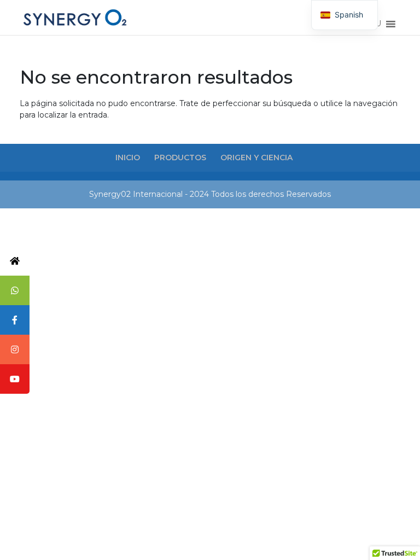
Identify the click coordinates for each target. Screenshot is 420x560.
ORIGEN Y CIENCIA (256, 157)
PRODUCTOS (180, 157)
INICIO (127, 157)
